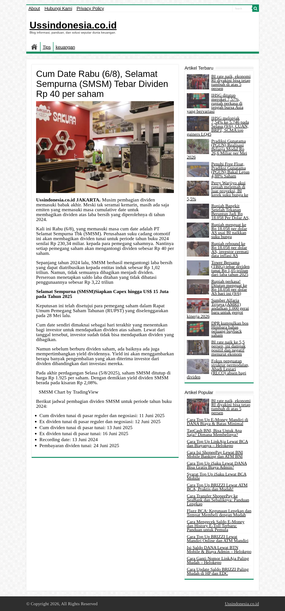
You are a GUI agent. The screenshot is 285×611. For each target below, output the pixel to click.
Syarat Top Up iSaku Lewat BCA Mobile (216, 476)
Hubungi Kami (58, 8)
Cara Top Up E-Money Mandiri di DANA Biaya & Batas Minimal (217, 421)
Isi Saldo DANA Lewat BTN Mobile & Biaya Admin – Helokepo (219, 549)
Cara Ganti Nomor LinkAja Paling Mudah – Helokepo (218, 560)
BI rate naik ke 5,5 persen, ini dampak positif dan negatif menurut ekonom (228, 348)
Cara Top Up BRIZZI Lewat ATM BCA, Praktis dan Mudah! (217, 486)
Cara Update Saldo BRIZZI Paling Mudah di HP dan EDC (218, 571)
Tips (47, 47)
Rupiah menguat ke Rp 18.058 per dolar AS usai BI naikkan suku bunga (229, 230)
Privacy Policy (90, 8)
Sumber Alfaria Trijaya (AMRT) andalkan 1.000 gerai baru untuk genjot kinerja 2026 (218, 308)
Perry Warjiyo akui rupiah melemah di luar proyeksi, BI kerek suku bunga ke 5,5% (217, 190)
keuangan (65, 47)
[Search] (255, 8)
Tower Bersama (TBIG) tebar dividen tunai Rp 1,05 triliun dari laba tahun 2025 (230, 268)
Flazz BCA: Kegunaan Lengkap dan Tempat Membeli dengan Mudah (219, 512)
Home (34, 46)
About (34, 8)
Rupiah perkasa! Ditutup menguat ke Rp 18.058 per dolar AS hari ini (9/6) (229, 287)
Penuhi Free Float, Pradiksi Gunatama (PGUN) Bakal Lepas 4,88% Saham (230, 169)
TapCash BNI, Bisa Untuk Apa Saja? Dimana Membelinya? (214, 432)
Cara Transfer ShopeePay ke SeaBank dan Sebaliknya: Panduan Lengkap (218, 499)
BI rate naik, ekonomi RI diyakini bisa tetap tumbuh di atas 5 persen (231, 82)
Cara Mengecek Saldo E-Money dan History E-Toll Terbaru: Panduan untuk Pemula (215, 525)
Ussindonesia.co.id (73, 25)
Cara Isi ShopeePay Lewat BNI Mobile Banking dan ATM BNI (215, 454)
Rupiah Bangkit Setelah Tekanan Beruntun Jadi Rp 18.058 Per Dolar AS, (230, 211)
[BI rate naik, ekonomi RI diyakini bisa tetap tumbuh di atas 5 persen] (198, 406)
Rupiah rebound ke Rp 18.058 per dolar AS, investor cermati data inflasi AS (230, 249)
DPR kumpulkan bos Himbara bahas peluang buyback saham (229, 329)
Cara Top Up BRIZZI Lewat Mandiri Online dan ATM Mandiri (217, 538)
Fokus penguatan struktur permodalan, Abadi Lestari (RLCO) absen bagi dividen (218, 368)
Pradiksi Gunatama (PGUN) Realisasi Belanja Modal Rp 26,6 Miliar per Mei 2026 (217, 149)
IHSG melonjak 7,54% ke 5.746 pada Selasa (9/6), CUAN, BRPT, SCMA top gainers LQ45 (218, 126)
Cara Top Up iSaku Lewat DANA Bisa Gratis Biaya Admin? (217, 465)
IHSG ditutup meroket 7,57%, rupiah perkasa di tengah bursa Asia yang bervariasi (215, 103)
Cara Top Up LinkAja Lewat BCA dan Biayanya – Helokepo (217, 443)
